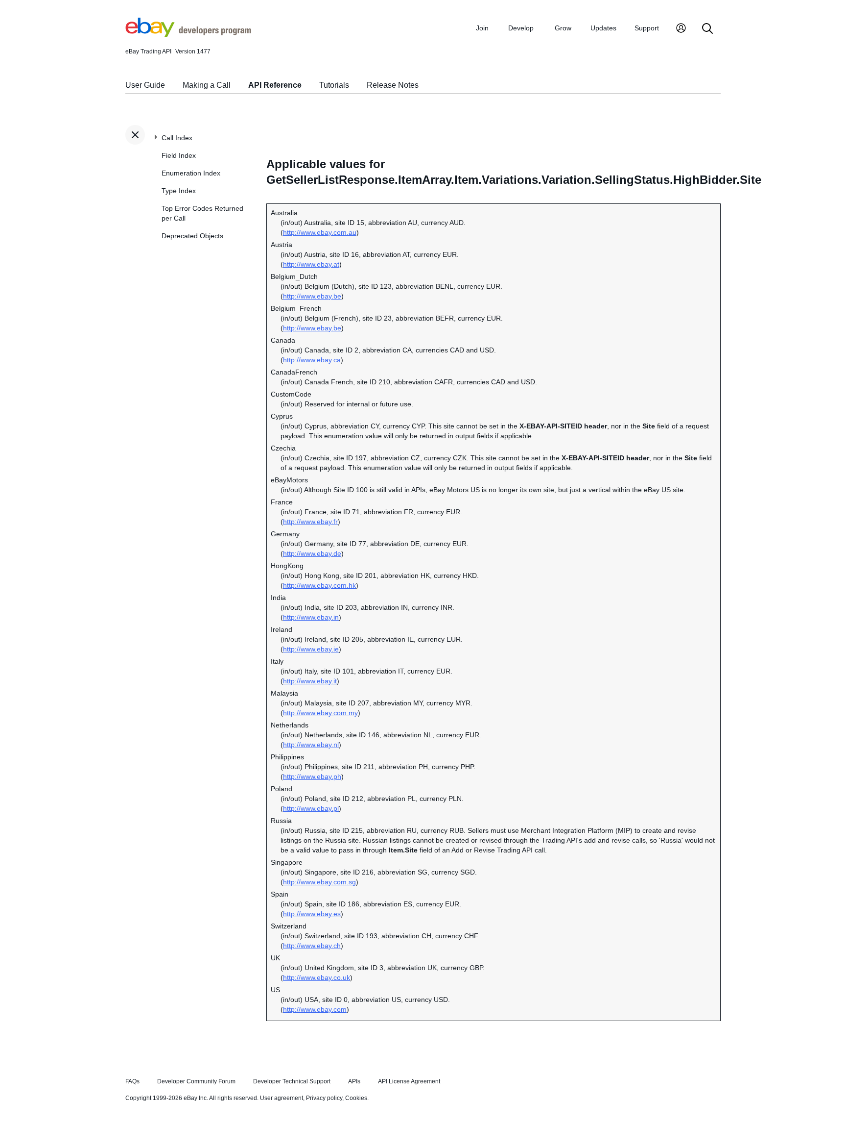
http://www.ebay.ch (312, 946)
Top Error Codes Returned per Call (202, 213)
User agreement (281, 1098)
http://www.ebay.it (310, 681)
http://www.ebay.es (312, 914)
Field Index (179, 155)
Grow (563, 28)
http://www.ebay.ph (312, 776)
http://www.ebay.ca (312, 360)
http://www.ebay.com (315, 1009)
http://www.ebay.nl (311, 745)
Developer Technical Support (291, 1081)
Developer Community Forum (196, 1081)
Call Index (177, 138)
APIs (354, 1081)
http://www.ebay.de (312, 553)
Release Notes (393, 85)
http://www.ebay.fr (310, 521)
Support (646, 28)
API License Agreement (409, 1081)
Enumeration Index (191, 173)
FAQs (132, 1081)
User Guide (145, 85)
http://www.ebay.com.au (319, 232)
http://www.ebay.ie (311, 649)
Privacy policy (324, 1098)
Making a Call (207, 85)
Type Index (179, 191)
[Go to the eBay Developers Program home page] (188, 35)
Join (482, 28)
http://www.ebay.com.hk (319, 585)
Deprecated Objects (192, 236)
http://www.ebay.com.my (320, 713)
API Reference (275, 85)
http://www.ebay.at (311, 264)
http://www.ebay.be (312, 296)
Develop (521, 28)
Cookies (356, 1098)
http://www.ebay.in (311, 617)
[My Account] (681, 29)
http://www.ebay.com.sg (319, 882)
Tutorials (334, 85)
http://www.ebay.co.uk (316, 977)
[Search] (707, 29)
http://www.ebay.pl (311, 808)
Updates (603, 28)
